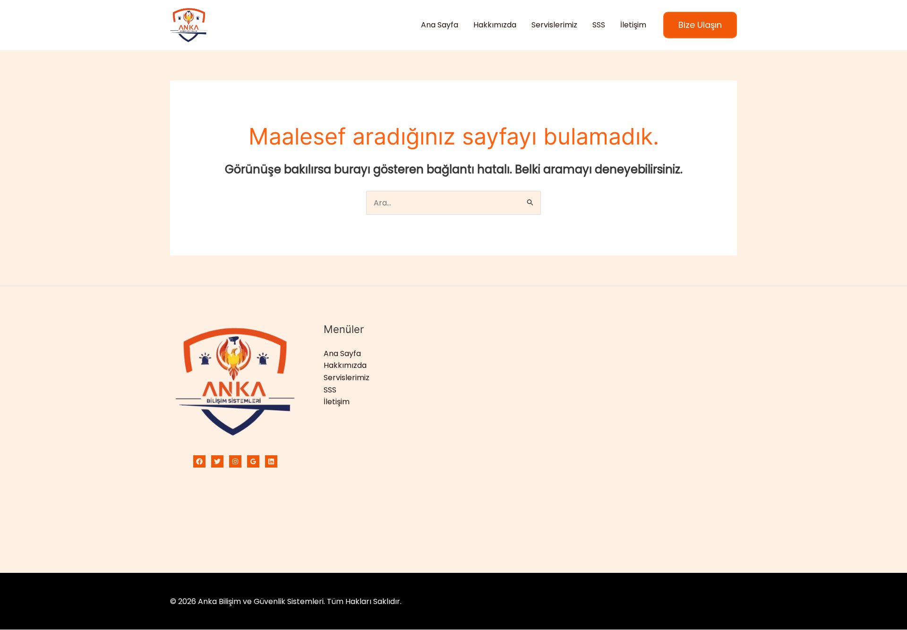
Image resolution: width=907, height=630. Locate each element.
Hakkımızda (494, 24)
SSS (598, 24)
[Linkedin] (271, 461)
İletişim (633, 24)
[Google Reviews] (253, 461)
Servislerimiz (554, 24)
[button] (700, 25)
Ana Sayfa (439, 24)
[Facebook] (199, 461)
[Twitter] (217, 461)
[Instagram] (235, 461)
